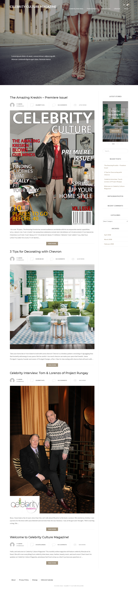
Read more (115, 131)
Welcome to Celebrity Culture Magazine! (114, 187)
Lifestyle (117, 9)
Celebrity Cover (41, 105)
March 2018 (108, 239)
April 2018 (107, 235)
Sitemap (34, 580)
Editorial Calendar (47, 580)
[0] (127, 4)
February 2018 (109, 244)
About (13, 580)
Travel (126, 9)
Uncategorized (40, 544)
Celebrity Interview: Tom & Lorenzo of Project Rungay (115, 114)
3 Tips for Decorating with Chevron (113, 173)
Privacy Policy (24, 580)
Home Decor (105, 9)
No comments (62, 105)
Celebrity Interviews (76, 9)
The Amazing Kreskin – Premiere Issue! (115, 166)
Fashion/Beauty (92, 9)
